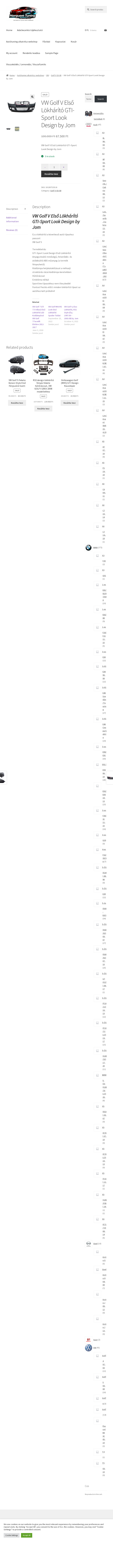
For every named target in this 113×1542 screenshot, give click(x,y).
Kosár (74, 41)
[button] (32, 96)
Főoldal (46, 41)
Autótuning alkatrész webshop (21, 41)
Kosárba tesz (51, 173)
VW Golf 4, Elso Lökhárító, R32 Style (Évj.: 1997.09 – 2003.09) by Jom (71, 312)
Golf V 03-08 (56, 75)
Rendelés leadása (31, 53)
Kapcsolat (60, 41)
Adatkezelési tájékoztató (30, 30)
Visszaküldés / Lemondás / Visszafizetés (26, 64)
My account (12, 53)
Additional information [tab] (12, 219)
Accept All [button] (26, 1535)
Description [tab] (12, 208)
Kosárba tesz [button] (17, 403)
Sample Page (51, 53)
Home (9, 30)
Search (88, 94)
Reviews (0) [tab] (12, 230)
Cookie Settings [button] (11, 1535)
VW (47, 75)
